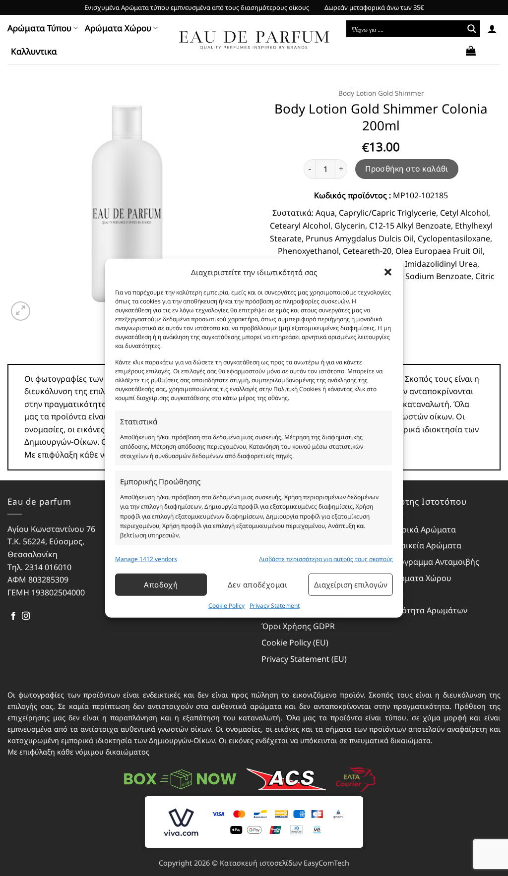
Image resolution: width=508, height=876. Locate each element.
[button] (388, 272)
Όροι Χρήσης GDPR (298, 626)
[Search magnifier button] (471, 28)
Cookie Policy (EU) (294, 642)
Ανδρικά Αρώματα (422, 529)
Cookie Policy (226, 605)
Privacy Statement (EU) (304, 658)
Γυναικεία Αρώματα (424, 545)
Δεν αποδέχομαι (257, 584)
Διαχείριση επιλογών (350, 584)
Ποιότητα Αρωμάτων (427, 610)
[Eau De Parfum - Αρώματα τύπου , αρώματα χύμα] (254, 40)
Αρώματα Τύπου (39, 28)
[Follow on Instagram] (26, 616)
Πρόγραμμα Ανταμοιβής (433, 561)
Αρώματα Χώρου (118, 28)
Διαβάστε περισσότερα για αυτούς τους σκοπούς (326, 558)
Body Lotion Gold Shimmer (381, 93)
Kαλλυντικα (34, 51)
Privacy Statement (275, 605)
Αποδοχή (161, 584)
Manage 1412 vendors (146, 558)
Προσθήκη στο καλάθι (406, 168)
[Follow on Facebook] (13, 616)
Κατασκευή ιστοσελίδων (261, 863)
